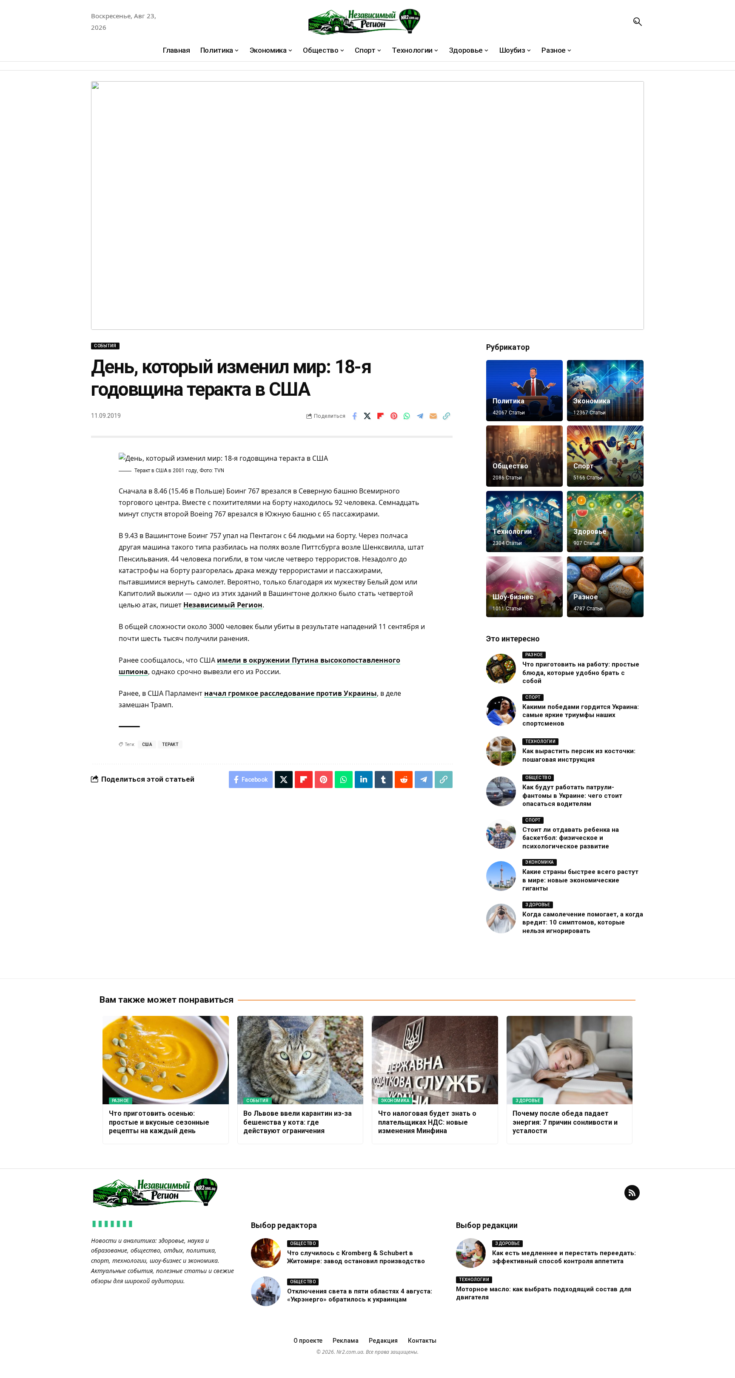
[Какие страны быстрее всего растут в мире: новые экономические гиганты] (501, 876)
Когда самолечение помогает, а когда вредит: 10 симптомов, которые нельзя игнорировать (582, 922)
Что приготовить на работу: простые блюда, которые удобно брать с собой (580, 673)
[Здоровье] (605, 521)
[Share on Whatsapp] (407, 416)
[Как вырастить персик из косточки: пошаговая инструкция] (501, 751)
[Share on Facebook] (354, 416)
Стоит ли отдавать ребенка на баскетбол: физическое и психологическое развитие (570, 838)
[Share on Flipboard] (381, 416)
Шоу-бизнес (513, 597)
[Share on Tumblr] (384, 779)
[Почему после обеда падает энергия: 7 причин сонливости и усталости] (570, 1060)
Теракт (170, 744)
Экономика (591, 401)
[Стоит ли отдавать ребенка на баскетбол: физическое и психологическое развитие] (501, 834)
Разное (585, 597)
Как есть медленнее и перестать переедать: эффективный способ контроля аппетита (564, 1257)
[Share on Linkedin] (364, 779)
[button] (637, 21)
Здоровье (590, 531)
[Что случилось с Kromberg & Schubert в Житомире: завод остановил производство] (266, 1253)
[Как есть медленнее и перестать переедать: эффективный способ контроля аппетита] (471, 1253)
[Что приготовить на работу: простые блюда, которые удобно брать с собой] (501, 668)
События (105, 345)
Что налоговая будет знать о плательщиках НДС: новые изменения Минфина (427, 1122)
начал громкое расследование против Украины (290, 693)
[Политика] (524, 390)
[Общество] (524, 456)
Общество (510, 466)
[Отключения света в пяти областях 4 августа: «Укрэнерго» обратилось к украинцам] (266, 1291)
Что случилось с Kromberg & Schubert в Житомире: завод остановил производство (356, 1257)
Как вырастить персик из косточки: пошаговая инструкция (578, 755)
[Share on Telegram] (420, 416)
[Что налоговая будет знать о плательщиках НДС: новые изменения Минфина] (435, 1060)
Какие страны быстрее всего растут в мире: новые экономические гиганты (580, 880)
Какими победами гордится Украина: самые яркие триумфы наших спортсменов (580, 715)
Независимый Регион (222, 605)
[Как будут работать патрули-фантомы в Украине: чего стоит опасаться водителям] (501, 791)
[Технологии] (524, 521)
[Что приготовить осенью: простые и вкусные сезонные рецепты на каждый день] (166, 1060)
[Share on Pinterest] (394, 416)
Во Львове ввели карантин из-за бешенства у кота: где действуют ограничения (297, 1122)
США (147, 744)
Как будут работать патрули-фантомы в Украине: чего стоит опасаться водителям (572, 795)
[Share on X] (367, 416)
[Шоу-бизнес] (524, 587)
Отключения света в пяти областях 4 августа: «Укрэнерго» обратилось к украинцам (359, 1295)
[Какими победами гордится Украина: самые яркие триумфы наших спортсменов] (501, 711)
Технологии (512, 531)
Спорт (583, 466)
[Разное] (605, 587)
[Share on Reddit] (404, 779)
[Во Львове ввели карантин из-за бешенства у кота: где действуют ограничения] (300, 1060)
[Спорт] (605, 456)
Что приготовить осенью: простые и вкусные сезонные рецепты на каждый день (159, 1122)
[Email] (433, 416)
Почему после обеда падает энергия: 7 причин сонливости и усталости (565, 1122)
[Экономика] (605, 390)
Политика (508, 401)
